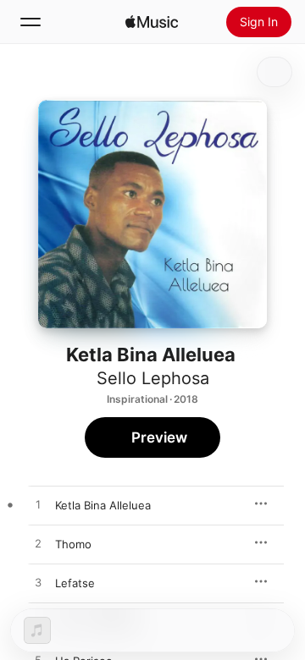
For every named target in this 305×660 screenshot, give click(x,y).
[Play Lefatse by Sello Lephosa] (38, 583)
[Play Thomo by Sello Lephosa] (38, 544)
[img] (151, 22)
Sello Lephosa (153, 378)
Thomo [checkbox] (73, 544)
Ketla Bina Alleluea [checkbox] (103, 505)
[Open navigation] (30, 22)
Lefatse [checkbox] (75, 583)
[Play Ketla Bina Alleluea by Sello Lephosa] (38, 505)
